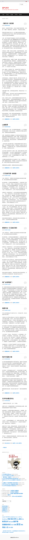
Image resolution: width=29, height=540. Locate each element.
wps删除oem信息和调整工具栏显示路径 (10, 482)
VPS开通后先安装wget (6, 474)
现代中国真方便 (7, 357)
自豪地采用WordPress (14, 537)
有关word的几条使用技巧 (17, 496)
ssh (18, 516)
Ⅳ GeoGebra (11, 532)
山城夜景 (5, 125)
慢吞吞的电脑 (4, 506)
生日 (12, 524)
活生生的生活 (7, 443)
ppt (14, 517)
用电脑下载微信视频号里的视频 (16, 493)
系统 (22, 524)
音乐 (12, 527)
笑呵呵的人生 (4, 510)
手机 (23, 519)
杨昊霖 (12, 521)
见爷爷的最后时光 (8, 398)
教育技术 (5, 521)
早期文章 (4, 447)
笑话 (18, 524)
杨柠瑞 (14, 119)
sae (16, 517)
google (12, 517)
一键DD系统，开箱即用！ (7, 477)
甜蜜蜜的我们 (7, 119)
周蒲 (8, 519)
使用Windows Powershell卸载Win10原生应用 (11, 480)
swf (20, 517)
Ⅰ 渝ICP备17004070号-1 (7, 531)
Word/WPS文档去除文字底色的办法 (9, 485)
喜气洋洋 (5, 8)
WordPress (4, 519)
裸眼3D (9, 494)
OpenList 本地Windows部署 (8, 475)
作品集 (12, 14)
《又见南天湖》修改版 (9, 173)
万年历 (7, 14)
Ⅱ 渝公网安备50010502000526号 (18, 531)
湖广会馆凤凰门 (7, 282)
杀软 (10, 521)
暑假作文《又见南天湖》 (10, 228)
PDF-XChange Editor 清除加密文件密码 (10, 484)
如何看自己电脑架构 (15, 490)
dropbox (3, 517)
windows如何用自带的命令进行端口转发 (10, 478)
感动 (20, 519)
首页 (3, 14)
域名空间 (13, 519)
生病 (17, 443)
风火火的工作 (4, 511)
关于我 (16, 14)
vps (21, 516)
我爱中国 (5, 308)
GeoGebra (8, 517)
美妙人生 (5, 527)
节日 (10, 527)
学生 (18, 519)
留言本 (20, 14)
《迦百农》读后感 (8, 23)
